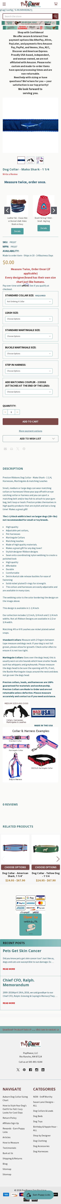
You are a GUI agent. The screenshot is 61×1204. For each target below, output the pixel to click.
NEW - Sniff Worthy (42, 1096)
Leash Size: (11, 312)
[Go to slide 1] (7, 210)
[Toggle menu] (4, 4)
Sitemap (7, 1169)
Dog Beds (38, 1116)
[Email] (5, 448)
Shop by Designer (42, 1135)
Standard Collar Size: (25, 295)
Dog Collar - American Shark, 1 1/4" (15, 875)
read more (9, 968)
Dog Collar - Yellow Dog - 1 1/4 (46, 875)
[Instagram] (36, 1069)
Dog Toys (37, 1121)
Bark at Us (8, 1153)
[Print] (11, 448)
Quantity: (9, 405)
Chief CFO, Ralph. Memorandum (18, 982)
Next (58, 859)
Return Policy (9, 1117)
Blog (5, 1163)
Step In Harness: (15, 364)
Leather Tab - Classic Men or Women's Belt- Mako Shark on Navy (17, 221)
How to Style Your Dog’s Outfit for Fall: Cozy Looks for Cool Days (15, 1109)
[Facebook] (30, 1069)
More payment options (30, 430)
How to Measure (11, 1142)
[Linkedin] (43, 1069)
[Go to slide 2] (54, 210)
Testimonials (9, 1147)
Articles (7, 1137)
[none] (30, 125)
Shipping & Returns (12, 1158)
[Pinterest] (24, 448)
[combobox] (30, 16)
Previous (3, 859)
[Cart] (56, 4)
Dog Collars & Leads (43, 1110)
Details (17, 231)
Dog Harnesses (40, 1151)
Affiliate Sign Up (11, 1123)
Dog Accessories (41, 1146)
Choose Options (15, 867)
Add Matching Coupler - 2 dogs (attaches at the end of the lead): (27, 384)
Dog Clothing (40, 1140)
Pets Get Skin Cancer (22, 950)
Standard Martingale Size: (22, 330)
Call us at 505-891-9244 (30, 1061)
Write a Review (10, 174)
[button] (31, 23)
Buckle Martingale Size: (20, 347)
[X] (17, 448)
